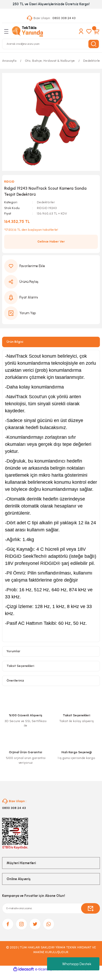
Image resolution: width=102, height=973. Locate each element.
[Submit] (90, 908)
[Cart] (97, 31)
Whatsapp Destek (76, 964)
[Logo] (27, 31)
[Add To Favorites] (51, 266)
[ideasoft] (23, 969)
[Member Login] (81, 31)
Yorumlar (13, 651)
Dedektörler (46, 202)
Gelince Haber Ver (51, 241)
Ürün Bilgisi (15, 342)
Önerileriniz (15, 680)
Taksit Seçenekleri (20, 666)
